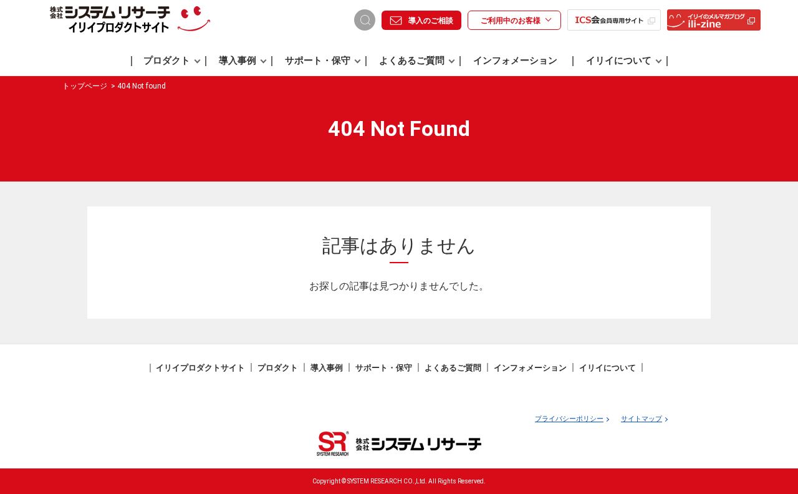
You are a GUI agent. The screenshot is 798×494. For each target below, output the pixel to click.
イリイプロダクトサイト (200, 367)
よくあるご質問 (412, 60)
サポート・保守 (317, 60)
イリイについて (618, 60)
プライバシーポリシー (569, 419)
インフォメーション (515, 60)
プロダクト (166, 60)
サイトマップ (641, 419)
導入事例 (237, 60)
